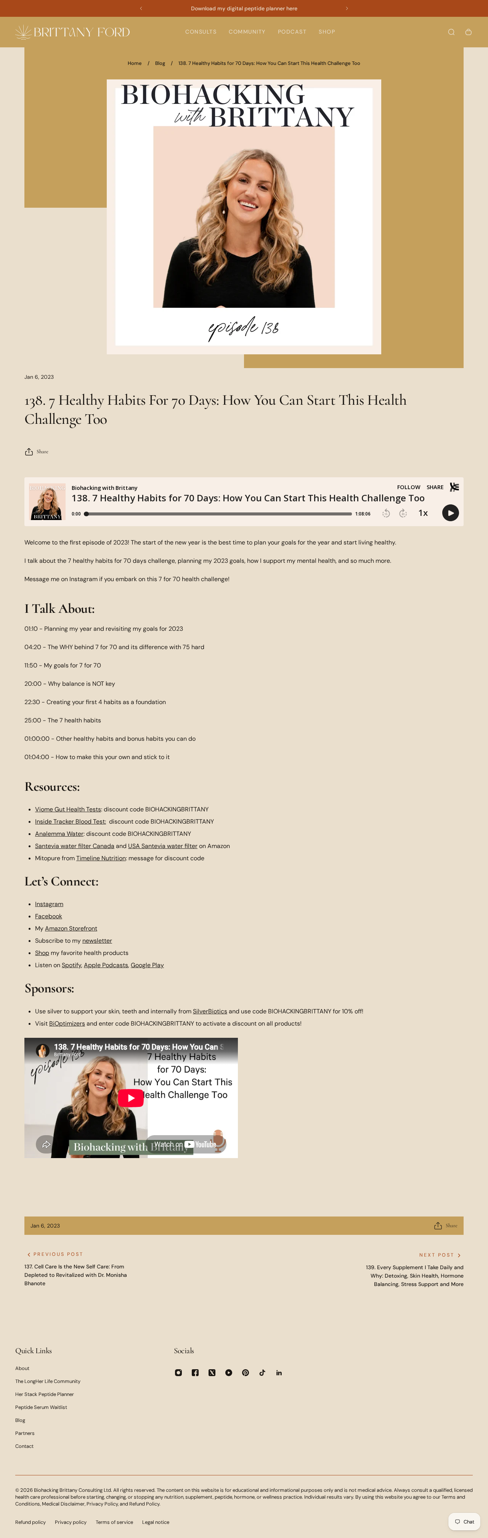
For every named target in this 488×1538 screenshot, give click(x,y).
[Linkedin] (279, 1372)
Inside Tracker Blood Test (70, 821)
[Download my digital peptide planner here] (244, 8)
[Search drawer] (451, 32)
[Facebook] (195, 1372)
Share (42, 451)
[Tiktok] (262, 1372)
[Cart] (468, 32)
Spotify (71, 965)
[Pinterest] (245, 1372)
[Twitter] (212, 1372)
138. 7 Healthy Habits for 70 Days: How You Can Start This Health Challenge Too (269, 63)
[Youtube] (228, 1372)
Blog (160, 63)
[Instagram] (178, 1372)
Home (135, 63)
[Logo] (72, 32)
